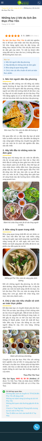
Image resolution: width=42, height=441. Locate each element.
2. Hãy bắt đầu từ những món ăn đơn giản (20, 65)
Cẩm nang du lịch (16, 8)
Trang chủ (5, 8)
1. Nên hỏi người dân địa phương (17, 62)
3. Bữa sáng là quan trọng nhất (16, 68)
